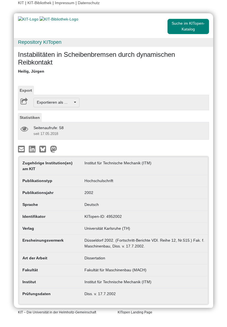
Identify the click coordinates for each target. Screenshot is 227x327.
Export (26, 90)
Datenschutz (89, 3)
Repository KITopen (39, 42)
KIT (21, 3)
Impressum (64, 3)
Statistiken (30, 117)
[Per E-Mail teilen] (22, 148)
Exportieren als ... (55, 102)
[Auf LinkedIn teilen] (33, 148)
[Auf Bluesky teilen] (44, 148)
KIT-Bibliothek (40, 3)
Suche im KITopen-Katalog (188, 26)
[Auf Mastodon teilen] (53, 148)
